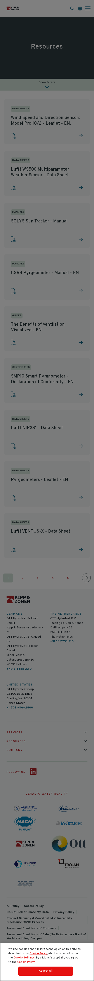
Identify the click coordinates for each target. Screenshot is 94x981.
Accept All (45, 971)
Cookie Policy (38, 953)
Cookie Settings (24, 958)
